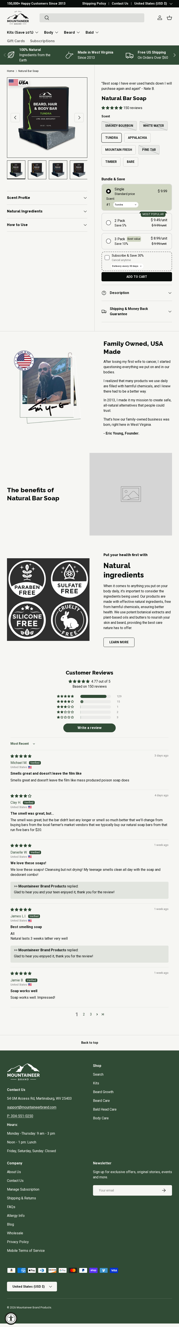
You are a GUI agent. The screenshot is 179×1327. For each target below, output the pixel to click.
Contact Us (120, 3)
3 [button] (91, 1014)
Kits (96, 1083)
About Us (14, 1172)
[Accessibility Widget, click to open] (11, 1318)
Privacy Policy (18, 1242)
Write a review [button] (89, 728)
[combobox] (92, 17)
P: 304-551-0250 (20, 1116)
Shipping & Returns (21, 1198)
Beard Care (101, 1101)
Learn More (119, 642)
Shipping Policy (94, 3)
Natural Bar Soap (28, 71)
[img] (20, 756)
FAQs (11, 1207)
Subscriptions (42, 41)
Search (98, 1074)
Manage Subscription (23, 1189)
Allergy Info (16, 1216)
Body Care (101, 1118)
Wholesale (15, 1233)
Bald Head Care (105, 1109)
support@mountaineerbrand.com (31, 1107)
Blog (10, 1224)
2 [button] (84, 1014)
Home (10, 71)
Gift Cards (16, 41)
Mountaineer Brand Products (34, 1307)
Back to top (89, 1042)
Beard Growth (103, 1092)
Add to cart (136, 276)
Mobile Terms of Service (26, 1251)
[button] (169, 18)
